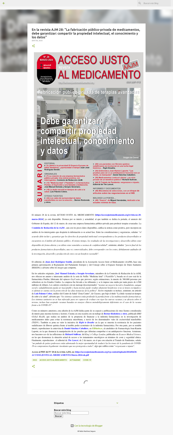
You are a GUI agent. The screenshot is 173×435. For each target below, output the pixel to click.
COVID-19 (87, 360)
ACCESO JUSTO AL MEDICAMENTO (53, 360)
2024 (35, 360)
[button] (33, 46)
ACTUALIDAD (75, 360)
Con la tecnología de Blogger (88, 425)
